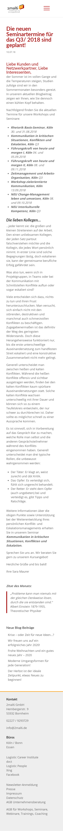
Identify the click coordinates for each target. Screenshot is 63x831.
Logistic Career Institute (22, 757)
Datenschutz (14, 798)
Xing (9, 770)
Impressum (14, 793)
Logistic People (16, 766)
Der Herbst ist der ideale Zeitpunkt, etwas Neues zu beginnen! (25, 675)
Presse (10, 789)
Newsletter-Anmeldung (22, 785)
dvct (9, 762)
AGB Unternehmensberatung (26, 802)
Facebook (12, 775)
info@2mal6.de (16, 728)
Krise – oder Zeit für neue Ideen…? (31, 635)
